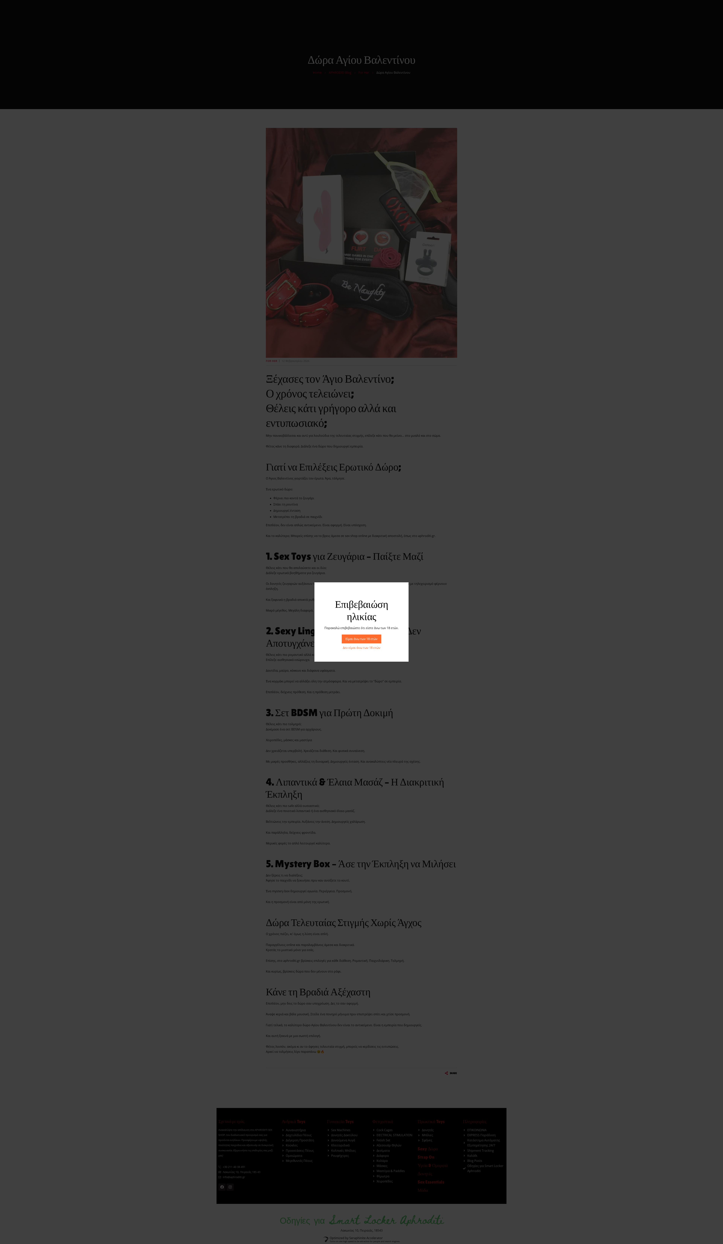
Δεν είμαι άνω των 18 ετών (361, 648)
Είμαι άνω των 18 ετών (361, 639)
